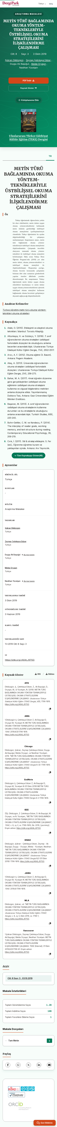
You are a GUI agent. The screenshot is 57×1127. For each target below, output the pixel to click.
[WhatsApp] (18, 1065)
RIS (39, 674)
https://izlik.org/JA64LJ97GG (19, 660)
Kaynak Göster (27, 88)
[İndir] (49, 1041)
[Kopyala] (50, 709)
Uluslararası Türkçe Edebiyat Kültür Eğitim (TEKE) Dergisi (28, 137)
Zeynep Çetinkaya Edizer (38, 60)
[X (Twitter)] (28, 1065)
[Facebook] (7, 1065)
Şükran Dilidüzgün (14, 60)
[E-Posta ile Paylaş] (49, 1065)
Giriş (51, 4)
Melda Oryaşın (38, 64)
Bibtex (51, 674)
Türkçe (41, 4)
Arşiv (6, 966)
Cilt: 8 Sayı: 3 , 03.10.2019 (20, 978)
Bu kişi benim (28, 555)
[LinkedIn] (38, 1065)
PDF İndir (27, 80)
